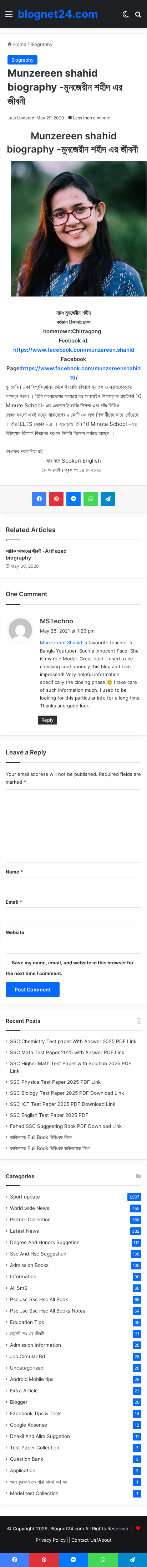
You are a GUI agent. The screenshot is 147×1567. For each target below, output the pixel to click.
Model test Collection (34, 1493)
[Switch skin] (125, 17)
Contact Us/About (91, 1540)
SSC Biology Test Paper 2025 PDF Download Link (67, 1093)
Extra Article (24, 1390)
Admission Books (29, 1265)
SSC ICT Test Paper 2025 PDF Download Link (62, 1104)
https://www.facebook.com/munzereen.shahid (73, 349)
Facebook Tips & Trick (35, 1413)
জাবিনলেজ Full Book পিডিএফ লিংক (41, 1137)
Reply (47, 720)
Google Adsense (28, 1425)
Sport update (25, 1197)
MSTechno (56, 621)
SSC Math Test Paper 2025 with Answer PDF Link (67, 1052)
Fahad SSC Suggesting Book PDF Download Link (66, 1126)
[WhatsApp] (90, 499)
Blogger (18, 1402)
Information (23, 1276)
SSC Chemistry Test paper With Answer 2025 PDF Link (73, 1041)
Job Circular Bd (27, 1356)
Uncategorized (27, 1368)
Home (19, 44)
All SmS (18, 1288)
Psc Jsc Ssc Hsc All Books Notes (47, 1311)
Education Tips (27, 1322)
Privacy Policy (51, 1540)
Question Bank (26, 1459)
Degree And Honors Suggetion (45, 1242)
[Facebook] (39, 499)
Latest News (24, 1231)
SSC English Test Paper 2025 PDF (49, 1115)
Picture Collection (30, 1219)
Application (22, 1470)
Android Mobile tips (32, 1379)
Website (15, 932)
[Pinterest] (56, 499)
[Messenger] (73, 499)
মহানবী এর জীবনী (27, 1333)
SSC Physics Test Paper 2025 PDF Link (55, 1082)
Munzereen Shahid (61, 642)
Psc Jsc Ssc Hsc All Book (39, 1299)
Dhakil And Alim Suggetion (40, 1436)
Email (14, 902)
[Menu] (8, 17)
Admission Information (35, 1345)
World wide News (29, 1208)
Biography (41, 44)
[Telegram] (108, 499)
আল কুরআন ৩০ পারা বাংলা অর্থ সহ (38, 1482)
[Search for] (138, 17)
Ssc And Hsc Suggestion (38, 1254)
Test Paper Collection (34, 1447)
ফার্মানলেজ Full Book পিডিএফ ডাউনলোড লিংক (50, 1148)
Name (14, 872)
